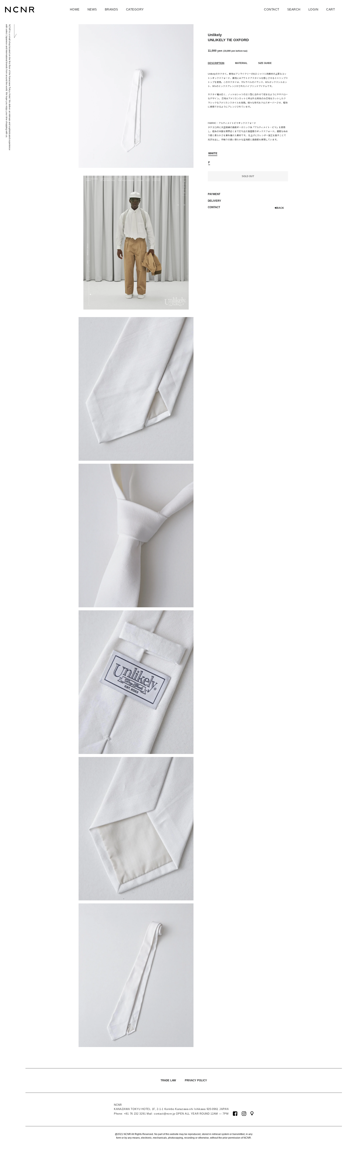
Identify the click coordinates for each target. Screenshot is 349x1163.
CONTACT (271, 9)
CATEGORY (135, 9)
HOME (75, 9)
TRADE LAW (168, 1080)
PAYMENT (214, 194)
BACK (279, 208)
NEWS (92, 9)
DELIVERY (214, 200)
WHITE (212, 153)
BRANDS (111, 9)
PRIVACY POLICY (196, 1080)
